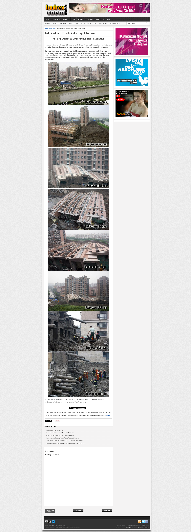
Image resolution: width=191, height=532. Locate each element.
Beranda (47, 23)
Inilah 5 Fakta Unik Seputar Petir (54, 430)
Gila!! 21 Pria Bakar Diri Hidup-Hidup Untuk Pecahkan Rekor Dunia (64, 440)
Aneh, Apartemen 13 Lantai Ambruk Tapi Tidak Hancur (70, 33)
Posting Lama (107, 510)
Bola (108, 19)
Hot (73, 19)
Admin (55, 23)
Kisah (89, 23)
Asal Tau (99, 19)
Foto (70, 23)
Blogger (129, 527)
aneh (50, 28)
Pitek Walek (66, 527)
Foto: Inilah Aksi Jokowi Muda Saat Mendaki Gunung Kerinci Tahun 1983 (65, 443)
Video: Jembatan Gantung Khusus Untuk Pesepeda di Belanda (62, 438)
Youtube (57, 525)
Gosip (83, 23)
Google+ (52, 525)
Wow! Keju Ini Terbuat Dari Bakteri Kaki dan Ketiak (60, 435)
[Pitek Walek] (132, 86)
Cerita (80, 19)
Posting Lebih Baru (50, 510)
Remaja (90, 19)
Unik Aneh (56, 19)
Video (76, 23)
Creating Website (131, 525)
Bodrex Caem (58, 527)
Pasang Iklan (103, 23)
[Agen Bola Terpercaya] (132, 117)
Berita (65, 19)
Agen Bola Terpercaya (143, 527)
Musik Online (114, 23)
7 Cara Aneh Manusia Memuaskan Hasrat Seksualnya (60, 433)
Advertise (62, 525)
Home (47, 19)
